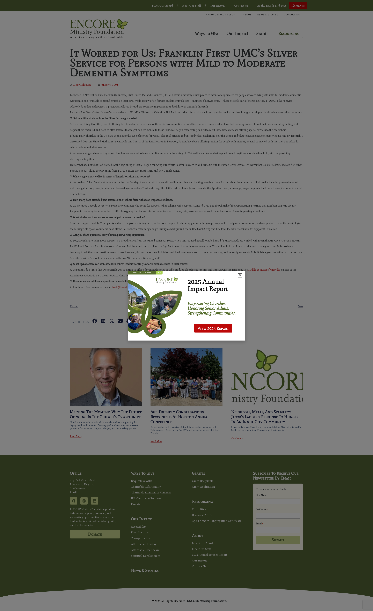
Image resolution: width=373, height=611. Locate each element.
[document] (186, 305)
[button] (240, 275)
